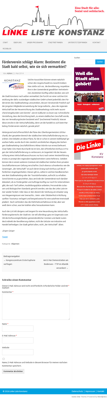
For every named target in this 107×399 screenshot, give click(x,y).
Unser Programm (35, 42)
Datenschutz (77, 391)
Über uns (17, 42)
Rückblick (7, 49)
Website (5, 347)
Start (5, 42)
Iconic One (76, 397)
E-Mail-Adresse (9, 336)
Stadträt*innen (55, 42)
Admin (9, 73)
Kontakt (96, 42)
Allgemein (15, 244)
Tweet (5, 237)
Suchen (77, 58)
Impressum (90, 391)
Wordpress (102, 397)
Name (5, 324)
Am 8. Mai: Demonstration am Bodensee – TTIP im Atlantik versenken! (55, 264)
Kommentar (7, 292)
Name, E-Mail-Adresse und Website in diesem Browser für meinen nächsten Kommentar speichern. (34, 364)
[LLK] (53, 34)
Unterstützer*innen (77, 42)
